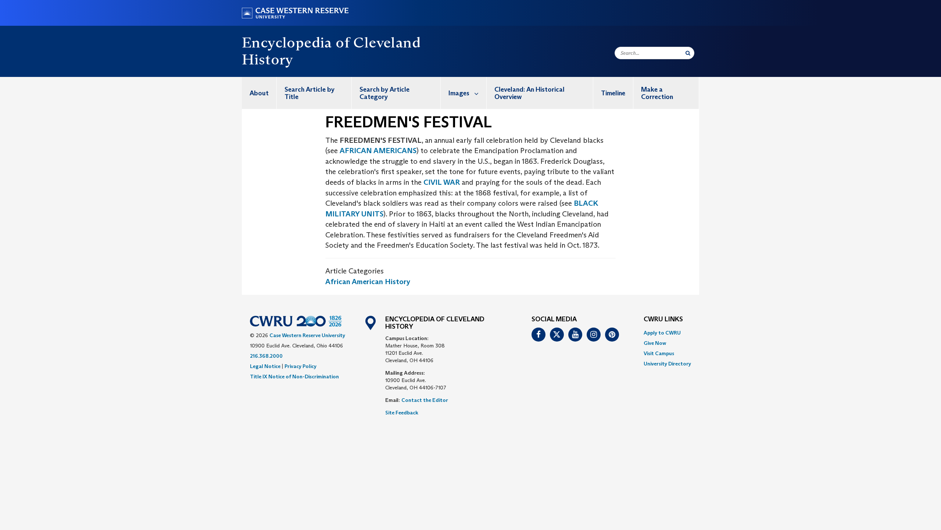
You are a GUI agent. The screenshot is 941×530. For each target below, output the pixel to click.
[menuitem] (259, 93)
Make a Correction (657, 93)
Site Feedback (401, 412)
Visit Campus (659, 353)
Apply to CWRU (662, 332)
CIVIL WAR (441, 182)
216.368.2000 (266, 356)
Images (458, 93)
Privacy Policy (300, 366)
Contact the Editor (424, 400)
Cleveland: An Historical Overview (529, 93)
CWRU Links (663, 319)
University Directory (667, 363)
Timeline (613, 93)
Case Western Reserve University (307, 335)
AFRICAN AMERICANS (378, 150)
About (259, 93)
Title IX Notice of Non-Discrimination (294, 376)
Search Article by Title (309, 93)
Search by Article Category (384, 93)
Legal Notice (265, 366)
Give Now (655, 343)
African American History (367, 281)
